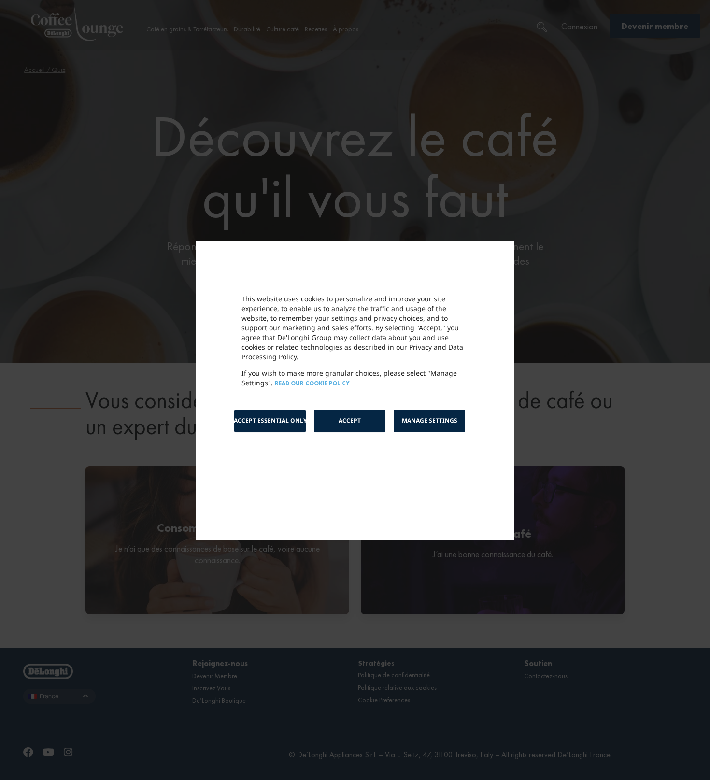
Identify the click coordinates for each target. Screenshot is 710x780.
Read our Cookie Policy (312, 383)
